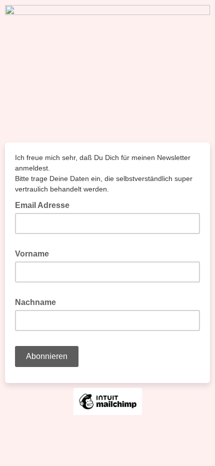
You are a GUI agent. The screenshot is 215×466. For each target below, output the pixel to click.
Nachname (38, 301)
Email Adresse (45, 204)
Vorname (35, 253)
